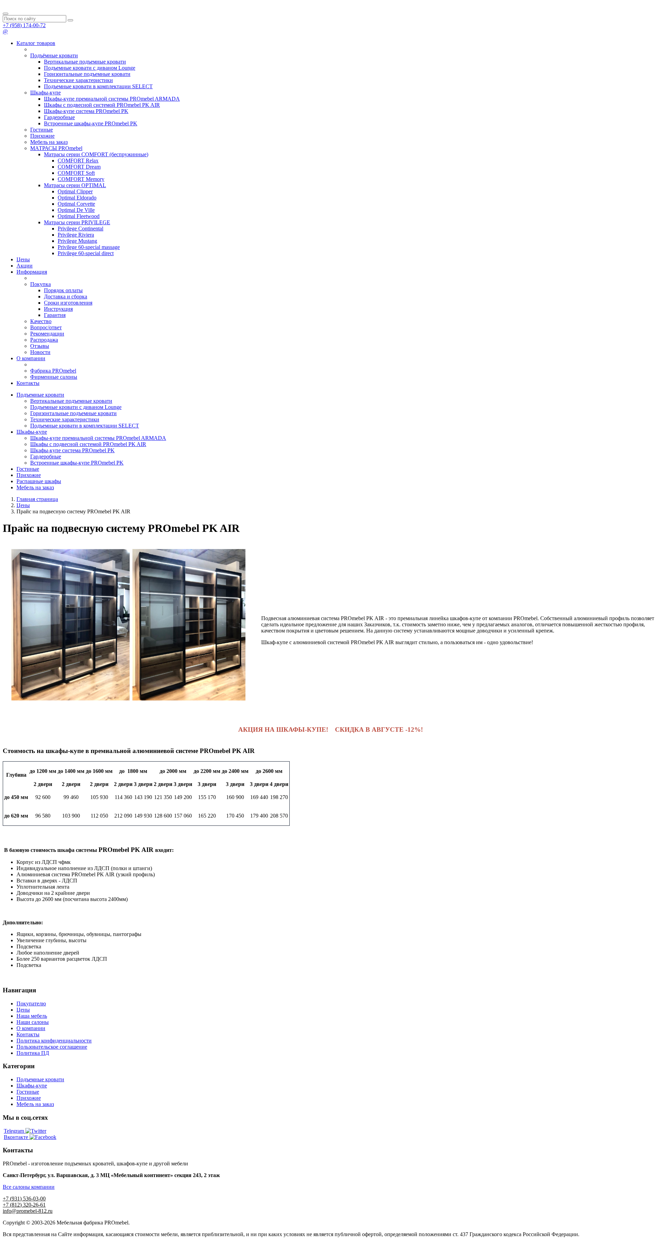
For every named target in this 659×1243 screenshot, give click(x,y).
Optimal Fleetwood (79, 216)
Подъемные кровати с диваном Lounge (89, 68)
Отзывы (39, 346)
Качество (40, 321)
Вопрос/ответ (46, 327)
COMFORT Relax (78, 160)
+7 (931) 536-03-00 (24, 1198)
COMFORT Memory (81, 179)
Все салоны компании (29, 1187)
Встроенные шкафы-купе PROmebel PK (90, 123)
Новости (40, 352)
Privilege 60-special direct (86, 253)
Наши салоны (32, 1022)
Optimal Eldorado (77, 198)
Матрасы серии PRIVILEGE (77, 222)
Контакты (27, 383)
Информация (31, 272)
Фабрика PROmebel (53, 371)
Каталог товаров (35, 43)
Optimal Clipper (75, 191)
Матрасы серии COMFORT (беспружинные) (96, 154)
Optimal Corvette (76, 204)
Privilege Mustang (77, 241)
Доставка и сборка (65, 296)
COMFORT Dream (79, 167)
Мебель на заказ (49, 142)
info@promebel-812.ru (28, 1211)
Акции (24, 266)
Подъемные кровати (40, 395)
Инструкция (58, 309)
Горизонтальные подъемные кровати (87, 74)
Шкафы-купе (45, 92)
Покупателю (31, 1003)
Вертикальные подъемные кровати (85, 62)
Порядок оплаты (63, 290)
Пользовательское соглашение (51, 1047)
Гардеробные (59, 117)
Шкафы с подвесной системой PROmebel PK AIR (102, 105)
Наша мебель (31, 1016)
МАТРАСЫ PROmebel (56, 148)
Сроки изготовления (68, 303)
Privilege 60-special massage (89, 247)
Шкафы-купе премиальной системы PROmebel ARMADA (112, 99)
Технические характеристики (78, 80)
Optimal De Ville (76, 210)
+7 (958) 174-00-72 (24, 25)
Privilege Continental (80, 228)
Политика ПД (32, 1053)
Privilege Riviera (76, 235)
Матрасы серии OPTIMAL (75, 185)
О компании (30, 358)
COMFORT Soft (76, 173)
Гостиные (41, 130)
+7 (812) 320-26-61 (24, 1205)
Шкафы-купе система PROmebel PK (86, 111)
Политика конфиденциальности (54, 1041)
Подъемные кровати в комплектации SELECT (98, 86)
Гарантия (55, 315)
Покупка (40, 284)
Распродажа (44, 340)
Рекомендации (47, 334)
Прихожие (42, 136)
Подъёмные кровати (54, 55)
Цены (23, 259)
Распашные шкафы (38, 481)
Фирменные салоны (53, 377)
